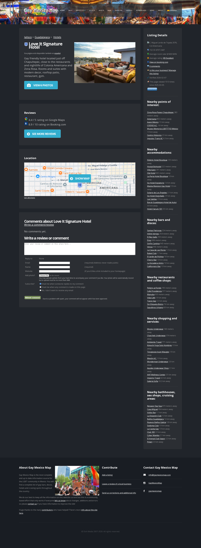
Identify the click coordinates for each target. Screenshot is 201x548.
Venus (150, 247)
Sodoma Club (153, 425)
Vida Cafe (151, 297)
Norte (101, 10)
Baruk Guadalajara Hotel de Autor (162, 202)
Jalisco (92, 10)
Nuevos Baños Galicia (156, 422)
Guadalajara (42, 37)
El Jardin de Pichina (155, 256)
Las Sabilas (152, 199)
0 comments (154, 66)
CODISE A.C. (152, 125)
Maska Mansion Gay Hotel (158, 186)
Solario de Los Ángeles (157, 192)
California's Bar (154, 266)
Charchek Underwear (156, 335)
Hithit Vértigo (153, 233)
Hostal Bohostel (154, 166)
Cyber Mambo (153, 435)
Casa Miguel (152, 409)
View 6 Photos (43, 85)
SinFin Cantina (153, 243)
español (57, 53)
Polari (149, 442)
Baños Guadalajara (155, 419)
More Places (141, 10)
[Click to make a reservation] (152, 90)
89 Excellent (168, 58)
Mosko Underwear (155, 329)
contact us (32, 504)
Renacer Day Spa (154, 406)
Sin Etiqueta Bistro (155, 304)
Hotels (57, 37)
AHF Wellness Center (156, 374)
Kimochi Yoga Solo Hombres (159, 345)
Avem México (153, 122)
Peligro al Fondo (154, 288)
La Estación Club (154, 416)
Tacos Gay (151, 301)
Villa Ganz (151, 170)
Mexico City (80, 10)
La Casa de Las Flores (156, 250)
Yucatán (118, 10)
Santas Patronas (154, 230)
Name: (28, 267)
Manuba (150, 294)
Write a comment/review (39, 224)
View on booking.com (158, 62)
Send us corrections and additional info (119, 493)
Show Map (82, 178)
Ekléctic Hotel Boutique (157, 160)
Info (70, 10)
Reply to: (29, 258)
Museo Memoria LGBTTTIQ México (162, 128)
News (152, 10)
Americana (151, 119)
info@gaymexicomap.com (160, 475)
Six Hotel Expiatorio (155, 183)
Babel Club (152, 253)
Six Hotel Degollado (155, 196)
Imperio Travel (153, 378)
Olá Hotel (151, 173)
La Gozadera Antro (155, 263)
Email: (27, 262)
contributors (47, 510)
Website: (29, 271)
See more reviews (44, 134)
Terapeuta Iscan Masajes (158, 352)
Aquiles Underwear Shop (158, 368)
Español (173, 10)
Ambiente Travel (154, 342)
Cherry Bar (152, 260)
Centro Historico (154, 135)
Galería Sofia (152, 381)
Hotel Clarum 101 (154, 209)
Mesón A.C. (152, 358)
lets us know (60, 500)
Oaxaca (129, 10)
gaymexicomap (155, 491)
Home (62, 10)
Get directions (29, 198)
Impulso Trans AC (155, 138)
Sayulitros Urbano (155, 307)
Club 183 (151, 432)
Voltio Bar (151, 412)
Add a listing (107, 475)
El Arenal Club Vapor (156, 438)
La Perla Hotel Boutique (157, 176)
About (161, 10)
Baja (109, 10)
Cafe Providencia (154, 291)
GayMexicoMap (155, 483)
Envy (149, 240)
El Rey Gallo (152, 237)
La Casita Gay (153, 429)
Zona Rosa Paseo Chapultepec (160, 112)
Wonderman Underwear (157, 361)
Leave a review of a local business (116, 484)
